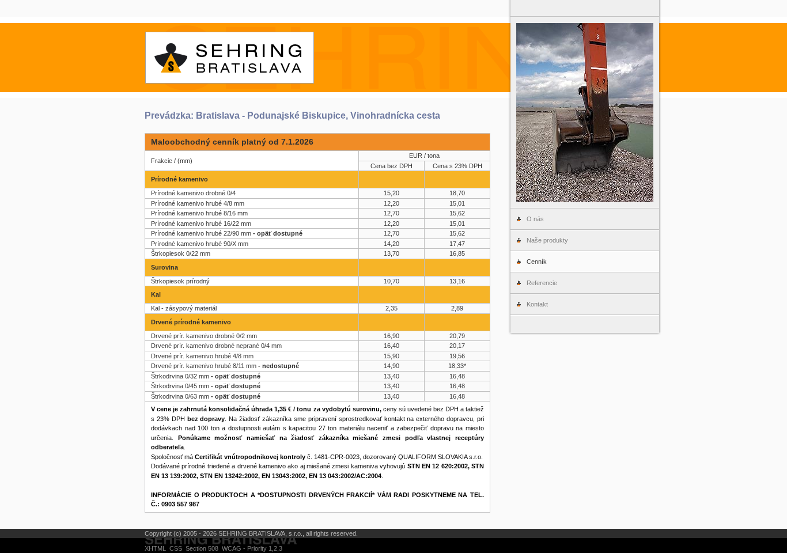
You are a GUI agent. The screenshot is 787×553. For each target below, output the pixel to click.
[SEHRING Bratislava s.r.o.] (393, 57)
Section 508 (202, 548)
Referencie (542, 282)
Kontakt (537, 304)
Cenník (537, 261)
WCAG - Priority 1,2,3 (252, 548)
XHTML (155, 548)
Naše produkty (547, 240)
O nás (535, 218)
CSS (175, 548)
